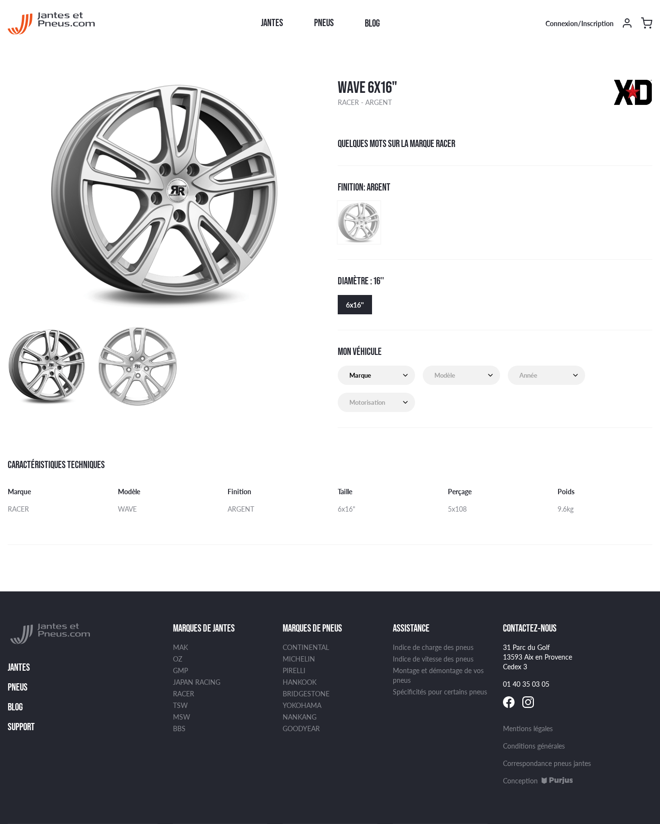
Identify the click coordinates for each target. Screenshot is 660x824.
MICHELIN (299, 658)
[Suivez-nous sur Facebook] (509, 702)
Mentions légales (528, 728)
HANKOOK (299, 682)
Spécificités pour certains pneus (440, 691)
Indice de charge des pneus (433, 647)
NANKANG (299, 716)
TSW (180, 705)
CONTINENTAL (306, 647)
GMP (180, 670)
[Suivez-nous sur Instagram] (528, 702)
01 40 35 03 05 (526, 684)
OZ (177, 658)
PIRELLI (294, 670)
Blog (372, 23)
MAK (180, 647)
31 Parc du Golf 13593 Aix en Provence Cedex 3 (537, 656)
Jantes (272, 23)
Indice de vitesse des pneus (433, 658)
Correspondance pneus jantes (547, 763)
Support (21, 727)
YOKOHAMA (302, 705)
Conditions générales (534, 745)
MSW (181, 716)
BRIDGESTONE (306, 693)
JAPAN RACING (196, 682)
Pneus (324, 23)
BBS (179, 728)
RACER (183, 693)
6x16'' (355, 304)
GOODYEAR (301, 728)
